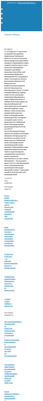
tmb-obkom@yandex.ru (27, 3)
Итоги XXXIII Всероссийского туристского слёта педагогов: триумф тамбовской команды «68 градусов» (11, 207)
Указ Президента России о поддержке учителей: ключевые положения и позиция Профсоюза (9, 236)
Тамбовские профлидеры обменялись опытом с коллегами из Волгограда (9, 283)
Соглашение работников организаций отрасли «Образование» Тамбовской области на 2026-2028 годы (10, 374)
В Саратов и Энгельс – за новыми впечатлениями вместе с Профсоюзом (10, 261)
